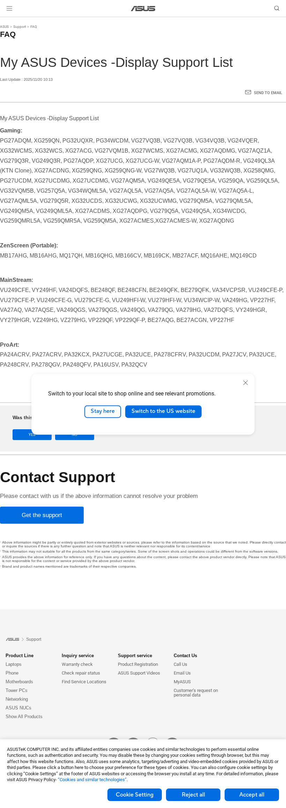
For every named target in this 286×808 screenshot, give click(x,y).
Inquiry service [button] (78, 655)
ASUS (4, 27)
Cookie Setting (134, 794)
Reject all (193, 794)
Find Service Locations (84, 681)
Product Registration (138, 664)
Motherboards (19, 681)
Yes (32, 434)
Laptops (14, 664)
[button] (9, 8)
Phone (12, 673)
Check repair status (81, 673)
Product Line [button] (19, 655)
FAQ (33, 27)
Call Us (180, 664)
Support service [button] (135, 655)
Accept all (251, 794)
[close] (245, 382)
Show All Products (24, 716)
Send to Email (268, 93)
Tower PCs (17, 690)
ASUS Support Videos (139, 673)
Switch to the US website (163, 411)
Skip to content (8, 21)
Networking (17, 699)
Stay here (103, 411)
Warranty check (77, 664)
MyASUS (182, 681)
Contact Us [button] (185, 655)
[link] (143, 8)
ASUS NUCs (18, 708)
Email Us (182, 673)
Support (19, 27)
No (74, 434)
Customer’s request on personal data (196, 692)
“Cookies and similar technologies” (92, 779)
